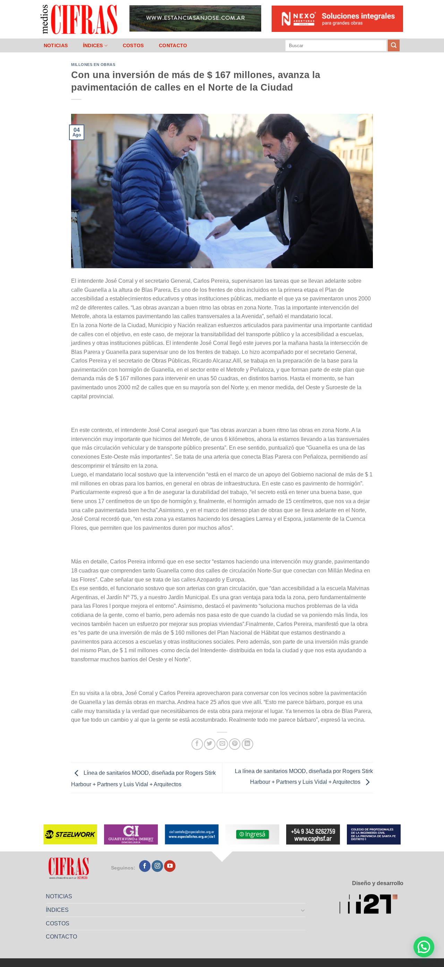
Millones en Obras (93, 64)
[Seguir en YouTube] (170, 866)
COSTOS (133, 45)
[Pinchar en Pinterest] (234, 744)
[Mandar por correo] (222, 744)
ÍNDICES (93, 45)
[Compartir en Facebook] (197, 744)
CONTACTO (173, 45)
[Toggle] (303, 910)
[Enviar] (394, 45)
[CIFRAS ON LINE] (79, 19)
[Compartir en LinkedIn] (247, 744)
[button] (423, 946)
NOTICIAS (56, 45)
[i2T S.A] (371, 905)
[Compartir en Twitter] (209, 744)
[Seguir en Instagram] (157, 866)
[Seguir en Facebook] (145, 866)
